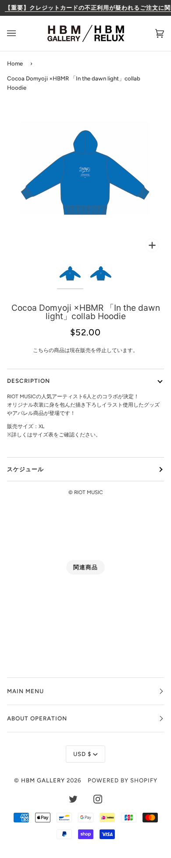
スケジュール (25, 469)
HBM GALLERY (43, 780)
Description (28, 380)
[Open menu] (20, 33)
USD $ (82, 753)
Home (15, 63)
